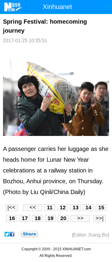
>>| (100, 218)
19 (50, 218)
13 (76, 207)
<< (33, 207)
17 (25, 218)
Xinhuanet (57, 6)
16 (12, 218)
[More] (29, 234)
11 (50, 207)
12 (63, 207)
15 (101, 207)
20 (63, 218)
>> (80, 218)
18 (38, 218)
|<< (11, 207)
